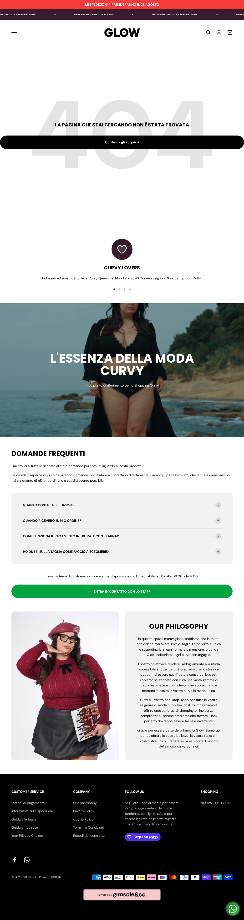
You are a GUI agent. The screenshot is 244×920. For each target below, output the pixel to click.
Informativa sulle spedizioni (32, 811)
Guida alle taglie (23, 819)
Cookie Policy (83, 819)
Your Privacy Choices (27, 835)
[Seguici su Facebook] (14, 860)
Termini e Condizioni (88, 827)
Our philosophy (85, 803)
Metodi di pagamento (28, 803)
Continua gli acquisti (122, 142)
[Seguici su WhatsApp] (27, 860)
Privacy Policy (83, 811)
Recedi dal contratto (89, 835)
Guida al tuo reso (24, 827)
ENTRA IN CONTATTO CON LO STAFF (122, 591)
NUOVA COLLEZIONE (217, 803)
